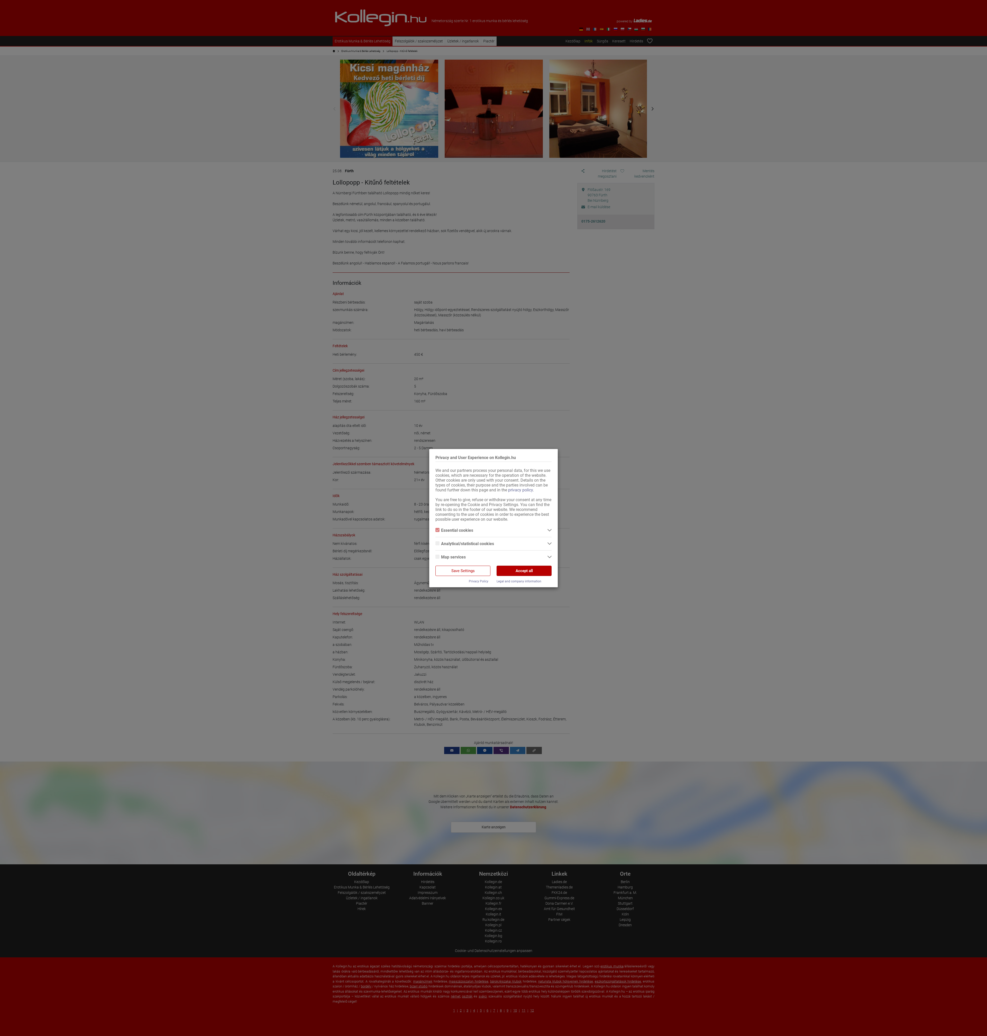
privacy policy (520, 490)
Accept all (524, 571)
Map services (453, 557)
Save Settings (463, 571)
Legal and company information (519, 581)
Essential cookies (457, 530)
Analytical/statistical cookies (467, 543)
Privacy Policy (478, 581)
